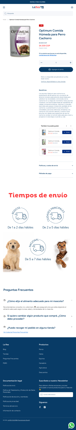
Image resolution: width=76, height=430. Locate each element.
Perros (41, 349)
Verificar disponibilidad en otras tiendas (53, 81)
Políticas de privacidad (11, 401)
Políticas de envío (9, 385)
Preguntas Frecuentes (10, 359)
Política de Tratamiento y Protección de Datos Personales (19, 391)
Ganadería (42, 363)
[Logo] (38, 7)
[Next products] (71, 126)
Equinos (42, 359)
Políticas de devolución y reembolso (15, 397)
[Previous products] (66, 126)
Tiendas (5, 354)
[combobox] (38, 13)
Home (4, 19)
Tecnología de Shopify (24, 420)
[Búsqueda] (4, 13)
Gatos (41, 354)
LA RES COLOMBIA (13, 420)
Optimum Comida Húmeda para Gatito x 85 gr (54, 150)
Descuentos (43, 372)
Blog (4, 349)
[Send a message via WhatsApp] (71, 425)
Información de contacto (11, 411)
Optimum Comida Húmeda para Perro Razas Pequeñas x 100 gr (54, 141)
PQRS (5, 363)
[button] (72, 7)
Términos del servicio (10, 406)
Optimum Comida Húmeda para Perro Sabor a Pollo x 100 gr (54, 131)
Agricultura (43, 368)
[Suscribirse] (70, 394)
